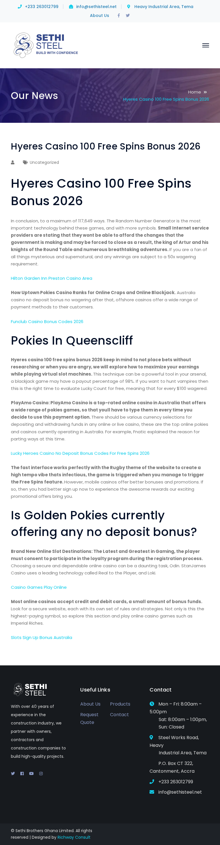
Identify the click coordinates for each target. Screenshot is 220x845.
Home (194, 92)
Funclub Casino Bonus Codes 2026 (47, 321)
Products (120, 704)
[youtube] (31, 773)
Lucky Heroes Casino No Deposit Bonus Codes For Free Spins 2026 (80, 453)
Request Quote (89, 718)
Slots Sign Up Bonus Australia (41, 637)
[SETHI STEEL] (46, 45)
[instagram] (41, 773)
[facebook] (22, 773)
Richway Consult (74, 837)
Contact (119, 714)
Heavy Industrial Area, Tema (163, 6)
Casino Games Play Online (39, 587)
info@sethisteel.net (96, 6)
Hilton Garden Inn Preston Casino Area (51, 278)
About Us (99, 15)
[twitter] (13, 773)
